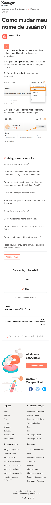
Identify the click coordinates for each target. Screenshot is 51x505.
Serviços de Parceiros (35, 481)
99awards (31, 461)
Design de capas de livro (13, 473)
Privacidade (35, 494)
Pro (28, 431)
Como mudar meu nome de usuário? (20, 219)
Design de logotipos (11, 450)
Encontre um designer (35, 419)
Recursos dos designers (36, 477)
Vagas (6, 419)
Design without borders (36, 457)
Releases (7, 427)
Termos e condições (20, 494)
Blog (29, 453)
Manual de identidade (12, 461)
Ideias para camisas (35, 473)
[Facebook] (31, 389)
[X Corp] (37, 389)
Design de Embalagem (12, 465)
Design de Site (9, 457)
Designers (34, 9)
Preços (29, 427)
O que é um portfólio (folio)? (16, 211)
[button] (47, 4)
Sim (27, 279)
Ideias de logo (32, 469)
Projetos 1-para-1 (33, 415)
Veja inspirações (33, 423)
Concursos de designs (35, 411)
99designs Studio (34, 435)
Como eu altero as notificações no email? (22, 237)
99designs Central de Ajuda (14, 9)
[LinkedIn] (44, 389)
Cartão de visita (10, 453)
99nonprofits (9, 439)
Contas (5, 12)
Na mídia (7, 431)
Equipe (6, 423)
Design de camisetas (12, 469)
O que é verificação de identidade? (19, 193)
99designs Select (34, 439)
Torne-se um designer (35, 450)
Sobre (6, 411)
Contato (7, 415)
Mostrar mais (12, 257)
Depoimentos (9, 435)
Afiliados (30, 465)
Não (27, 289)
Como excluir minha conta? (16, 164)
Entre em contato (37, 365)
